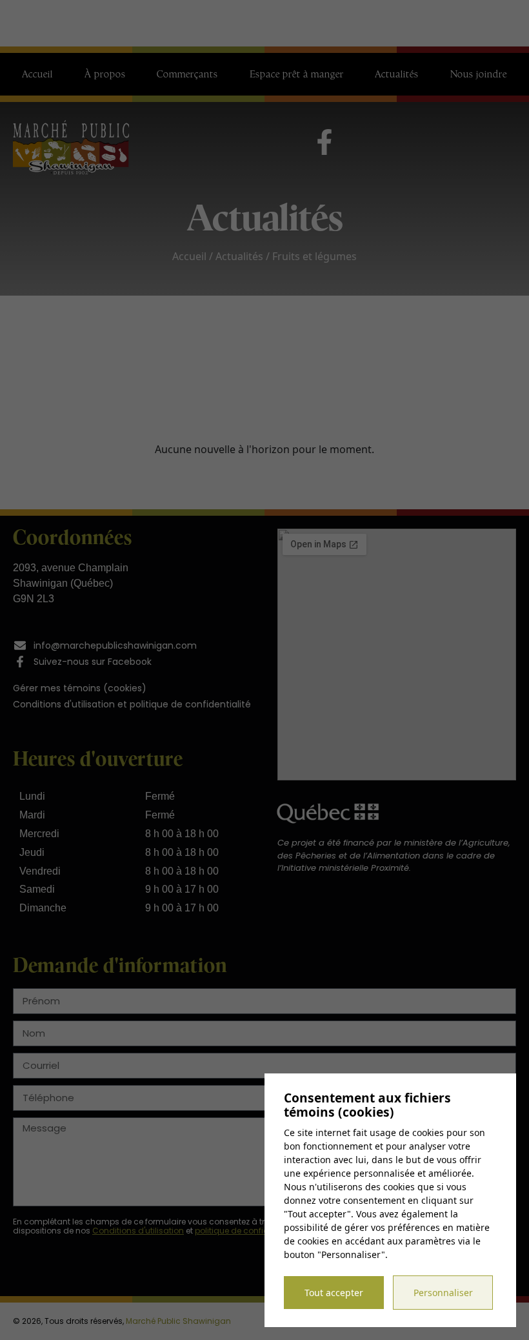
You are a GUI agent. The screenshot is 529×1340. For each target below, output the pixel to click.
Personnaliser (443, 1292)
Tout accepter (333, 1292)
